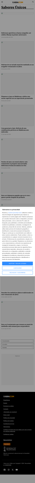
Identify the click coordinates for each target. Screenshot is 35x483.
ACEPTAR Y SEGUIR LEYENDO (17, 263)
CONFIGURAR (17, 268)
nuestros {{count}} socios (15, 212)
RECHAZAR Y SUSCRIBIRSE (17, 272)
